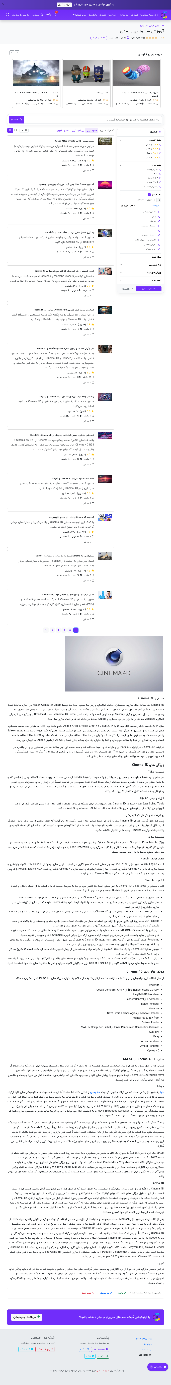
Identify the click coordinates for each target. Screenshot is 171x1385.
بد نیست (105, 1293)
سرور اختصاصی (103, 1370)
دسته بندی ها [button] (147, 15)
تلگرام (89, 1356)
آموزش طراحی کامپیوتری (150, 25)
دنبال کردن (97, 37)
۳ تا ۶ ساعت (152, 178)
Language (144, 1355)
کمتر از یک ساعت (150, 169)
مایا (162, 1092)
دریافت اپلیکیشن (24, 1317)
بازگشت (155, 206)
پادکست (93, 15)
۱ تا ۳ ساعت (153, 173)
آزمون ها (113, 15)
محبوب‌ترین (63, 130)
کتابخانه (124, 15)
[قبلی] (17, 52)
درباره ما (147, 1344)
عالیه (121, 1293)
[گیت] (164, 15)
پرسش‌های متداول (143, 1338)
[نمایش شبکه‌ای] (15, 130)
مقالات (102, 15)
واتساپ (101, 1356)
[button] (55, 15)
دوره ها (134, 15)
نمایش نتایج (147, 288)
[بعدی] (12, 52)
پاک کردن (126, 288)
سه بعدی (95, 1092)
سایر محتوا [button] (80, 15)
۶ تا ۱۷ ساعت (152, 182)
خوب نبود (87, 1293)
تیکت (83, 1349)
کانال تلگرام (25, 1349)
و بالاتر (152, 144)
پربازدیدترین (77, 130)
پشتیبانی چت (99, 1349)
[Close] (3, 4)
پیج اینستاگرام (44, 1349)
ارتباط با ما (146, 1349)
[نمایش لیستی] (10, 130)
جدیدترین (92, 130)
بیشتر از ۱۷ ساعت (150, 186)
